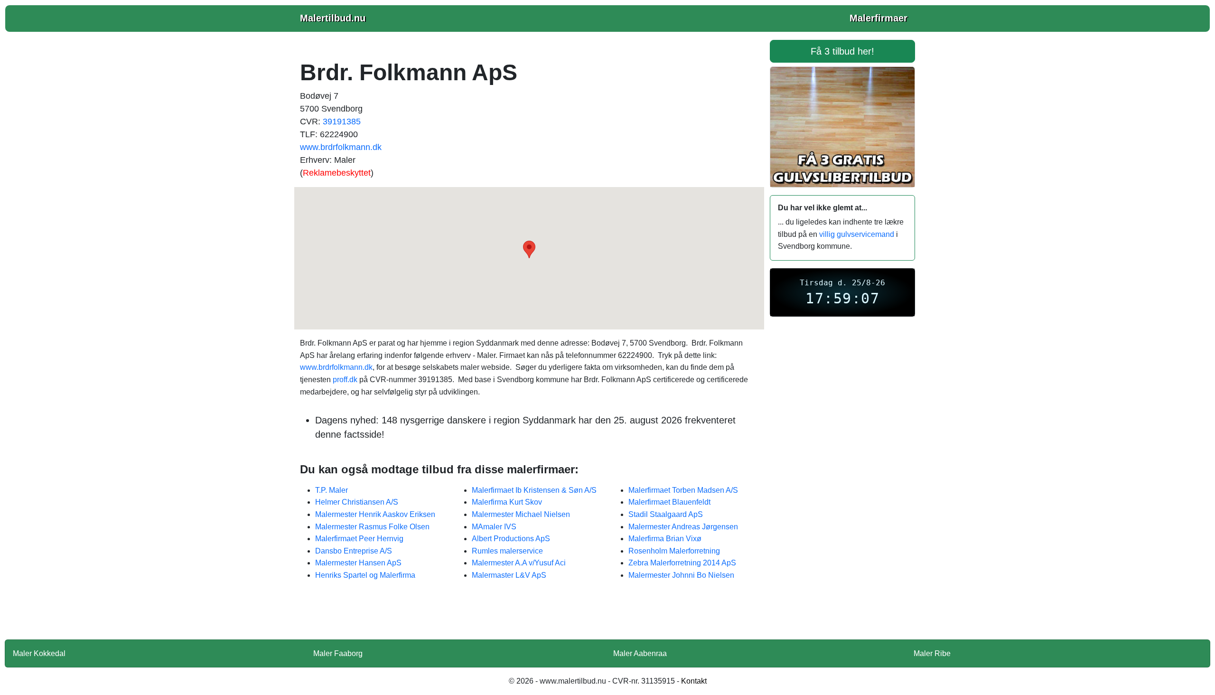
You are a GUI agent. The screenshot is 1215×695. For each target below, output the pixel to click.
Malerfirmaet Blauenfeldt (669, 502)
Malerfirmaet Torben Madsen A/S (683, 490)
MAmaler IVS (494, 527)
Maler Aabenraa (640, 653)
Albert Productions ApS (511, 539)
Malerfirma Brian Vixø (664, 539)
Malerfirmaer (878, 18)
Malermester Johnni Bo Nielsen (681, 575)
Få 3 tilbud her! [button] (842, 51)
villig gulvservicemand (856, 234)
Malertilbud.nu (332, 18)
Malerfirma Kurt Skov (507, 502)
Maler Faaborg (338, 653)
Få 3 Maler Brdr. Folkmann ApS (529, 616)
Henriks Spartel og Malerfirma (365, 575)
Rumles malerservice (507, 551)
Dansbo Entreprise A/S (353, 551)
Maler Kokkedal (39, 653)
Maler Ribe (932, 653)
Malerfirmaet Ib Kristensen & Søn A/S (534, 490)
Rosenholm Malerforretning (674, 551)
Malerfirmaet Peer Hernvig (359, 539)
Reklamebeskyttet (337, 173)
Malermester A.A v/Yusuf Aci (519, 563)
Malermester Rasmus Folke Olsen (372, 527)
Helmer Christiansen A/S (356, 502)
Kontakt (694, 681)
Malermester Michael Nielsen (521, 514)
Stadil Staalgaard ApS (665, 514)
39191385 (342, 121)
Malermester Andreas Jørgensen (683, 527)
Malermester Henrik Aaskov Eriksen (375, 514)
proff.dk (345, 380)
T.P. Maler (331, 490)
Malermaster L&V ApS (509, 575)
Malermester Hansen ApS (358, 563)
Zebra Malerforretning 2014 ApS (682, 563)
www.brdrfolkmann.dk (341, 147)
